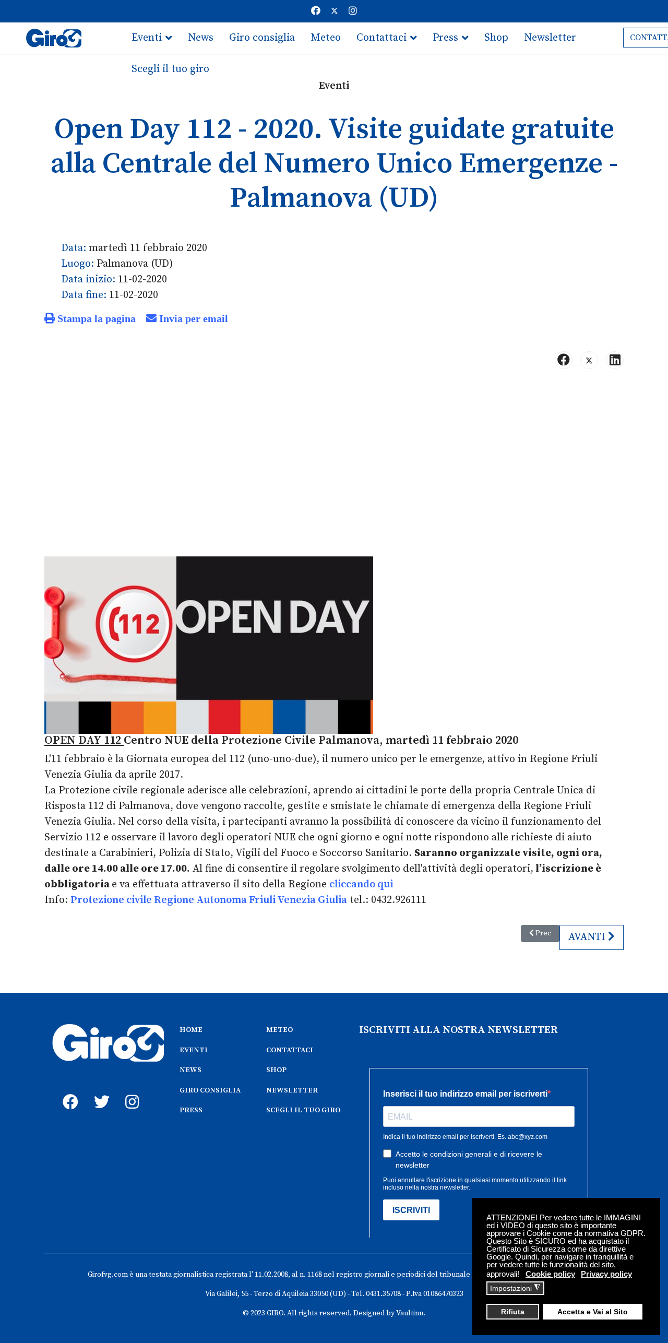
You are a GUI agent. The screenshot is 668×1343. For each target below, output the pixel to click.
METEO (279, 1030)
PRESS (191, 1110)
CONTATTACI (289, 1050)
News (200, 37)
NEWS (190, 1070)
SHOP (276, 1070)
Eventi (147, 37)
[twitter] (99, 1090)
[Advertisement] (334, 459)
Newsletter (550, 37)
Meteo (326, 37)
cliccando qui (361, 884)
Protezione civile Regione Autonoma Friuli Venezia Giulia (208, 900)
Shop (496, 37)
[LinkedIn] (615, 360)
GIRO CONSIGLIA (210, 1090)
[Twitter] (334, 11)
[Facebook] (315, 11)
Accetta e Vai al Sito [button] (592, 1312)
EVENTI (194, 1050)
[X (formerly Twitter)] (589, 360)
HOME (191, 1030)
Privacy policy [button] (606, 1273)
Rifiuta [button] (512, 1312)
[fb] (68, 1090)
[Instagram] (353, 11)
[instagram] (130, 1090)
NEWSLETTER (292, 1090)
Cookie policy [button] (550, 1273)
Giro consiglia (262, 37)
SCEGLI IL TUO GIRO (303, 1110)
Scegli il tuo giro (170, 69)
